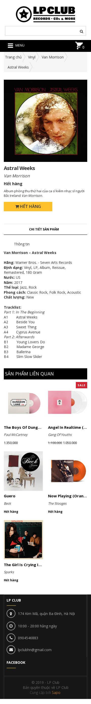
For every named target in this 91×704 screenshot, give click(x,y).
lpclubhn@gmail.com (35, 649)
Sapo (56, 692)
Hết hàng (30, 206)
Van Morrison (53, 57)
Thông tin (22, 244)
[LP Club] (45, 13)
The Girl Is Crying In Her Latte (32, 564)
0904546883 (28, 637)
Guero (9, 495)
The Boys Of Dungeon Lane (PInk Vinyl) (40, 427)
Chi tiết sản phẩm (44, 229)
